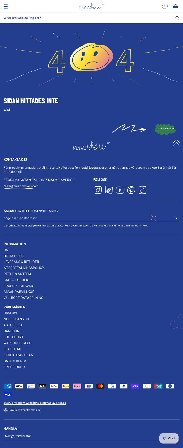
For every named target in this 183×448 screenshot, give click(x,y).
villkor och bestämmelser (72, 225)
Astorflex (13, 325)
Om (6, 250)
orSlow (10, 313)
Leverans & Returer (21, 262)
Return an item (17, 274)
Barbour (11, 331)
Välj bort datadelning (23, 298)
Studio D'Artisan (18, 355)
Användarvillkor (19, 292)
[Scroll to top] (176, 143)
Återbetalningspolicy (24, 268)
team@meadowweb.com (21, 186)
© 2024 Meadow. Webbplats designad (35, 402)
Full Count (13, 337)
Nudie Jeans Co (16, 319)
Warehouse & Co (17, 343)
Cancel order (16, 280)
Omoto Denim (15, 361)
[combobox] (91, 18)
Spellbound (14, 367)
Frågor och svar (18, 286)
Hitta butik (14, 256)
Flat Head (12, 349)
